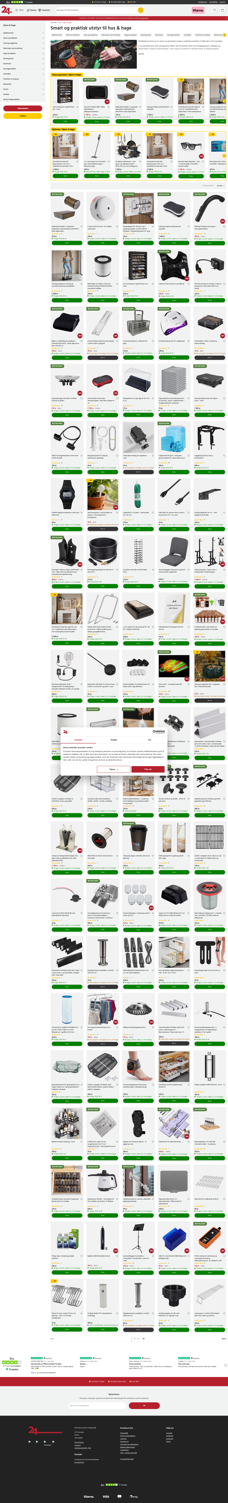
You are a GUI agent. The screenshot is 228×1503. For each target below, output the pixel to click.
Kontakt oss (124, 1441)
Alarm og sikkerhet (10, 38)
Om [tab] (149, 740)
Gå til (103, 358)
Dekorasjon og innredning (12, 48)
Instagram (169, 1438)
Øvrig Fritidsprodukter (11, 99)
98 (144, 1338)
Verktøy (6, 94)
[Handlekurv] (222, 10)
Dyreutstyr (7, 63)
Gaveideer (7, 74)
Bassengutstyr (8, 58)
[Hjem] (7, 10)
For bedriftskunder (127, 1459)
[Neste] (224, 35)
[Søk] (141, 10)
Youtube (169, 1433)
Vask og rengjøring (10, 43)
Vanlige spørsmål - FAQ (82, 1448)
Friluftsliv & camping (11, 79)
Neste (224, 1339)
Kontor (5, 89)
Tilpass (112, 769)
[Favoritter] (214, 10)
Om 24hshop (213, 2)
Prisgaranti (23, 108)
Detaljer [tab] (114, 740)
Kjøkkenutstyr (8, 33)
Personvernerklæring (127, 1436)
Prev (52, 1339)
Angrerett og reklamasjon (129, 1444)
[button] (221, 185)
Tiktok (168, 1441)
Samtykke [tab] (78, 740)
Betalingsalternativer (127, 1447)
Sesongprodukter (9, 68)
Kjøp (65, 121)
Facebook (169, 1436)
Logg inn (222, 2)
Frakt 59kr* (132, 2)
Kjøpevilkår (124, 1433)
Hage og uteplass (9, 53)
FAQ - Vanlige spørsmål (128, 1453)
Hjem (60, 23)
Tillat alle (148, 769)
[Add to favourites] (77, 107)
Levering (123, 1438)
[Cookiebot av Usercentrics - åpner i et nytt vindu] (154, 732)
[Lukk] (226, 18)
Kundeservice (202, 2)
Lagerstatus (124, 1450)
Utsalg (23, 116)
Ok (144, 1405)
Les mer (141, 53)
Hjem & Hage (9, 25)
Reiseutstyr (7, 84)
